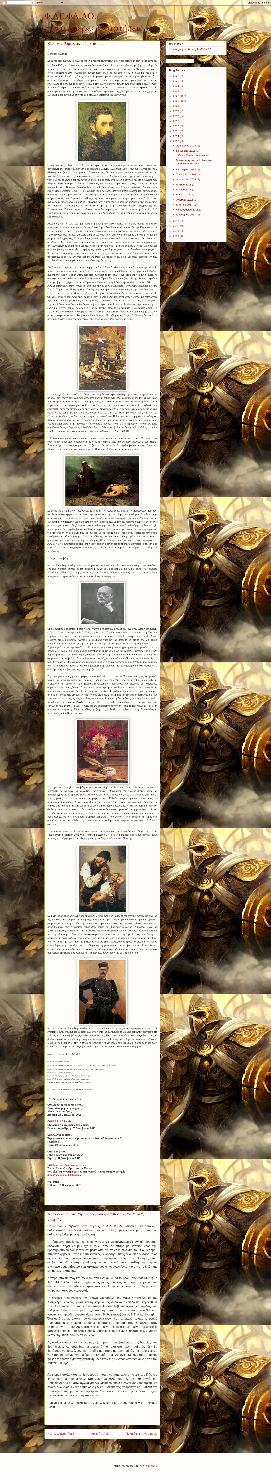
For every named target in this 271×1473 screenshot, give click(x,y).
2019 (176, 111)
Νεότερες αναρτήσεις (61, 1433)
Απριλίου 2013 (185, 199)
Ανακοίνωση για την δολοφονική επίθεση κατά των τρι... (194, 162)
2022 (176, 96)
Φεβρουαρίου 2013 (187, 209)
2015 (176, 131)
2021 (176, 101)
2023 (176, 90)
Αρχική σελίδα (100, 1433)
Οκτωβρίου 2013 (186, 169)
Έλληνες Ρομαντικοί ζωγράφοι (75, 43)
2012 (176, 221)
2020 (176, 106)
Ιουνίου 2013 (184, 189)
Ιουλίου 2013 (184, 184)
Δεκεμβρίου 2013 (186, 145)
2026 (176, 76)
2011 (176, 225)
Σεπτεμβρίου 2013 (187, 174)
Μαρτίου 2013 (184, 204)
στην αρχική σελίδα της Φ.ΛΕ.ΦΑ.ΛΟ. (190, 49)
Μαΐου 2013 (183, 194)
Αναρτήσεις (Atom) (110, 1443)
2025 (176, 80)
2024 (176, 85)
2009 (176, 236)
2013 (176, 141)
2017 (176, 121)
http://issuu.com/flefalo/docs (64, 1175)
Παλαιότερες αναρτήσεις (141, 1433)
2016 (176, 126)
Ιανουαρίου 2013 (186, 214)
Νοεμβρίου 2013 (186, 150)
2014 (176, 136)
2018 (176, 116)
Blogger (152, 1465)
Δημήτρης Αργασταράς (65, 1165)
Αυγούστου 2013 (186, 179)
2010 (176, 230)
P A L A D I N (59, 1121)
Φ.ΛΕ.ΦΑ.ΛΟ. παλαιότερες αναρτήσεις (93, 21)
